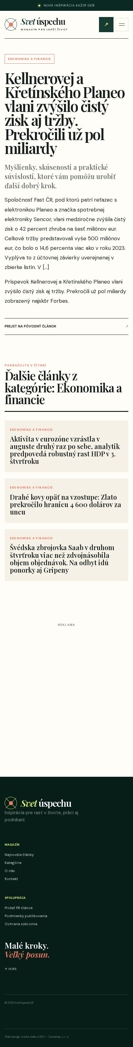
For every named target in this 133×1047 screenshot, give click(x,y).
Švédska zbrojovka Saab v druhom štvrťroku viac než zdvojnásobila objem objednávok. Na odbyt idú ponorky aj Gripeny (62, 558)
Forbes (59, 300)
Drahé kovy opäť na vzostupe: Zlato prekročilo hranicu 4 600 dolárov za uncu (65, 504)
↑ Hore (11, 969)
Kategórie (13, 863)
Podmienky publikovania (26, 916)
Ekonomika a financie (29, 59)
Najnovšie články (19, 855)
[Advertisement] (66, 695)
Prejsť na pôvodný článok (66, 326)
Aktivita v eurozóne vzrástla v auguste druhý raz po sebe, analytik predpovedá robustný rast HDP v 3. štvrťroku (65, 450)
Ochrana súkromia (21, 924)
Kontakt (11, 879)
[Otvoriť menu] (121, 24)
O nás (10, 871)
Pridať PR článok (106, 24)
